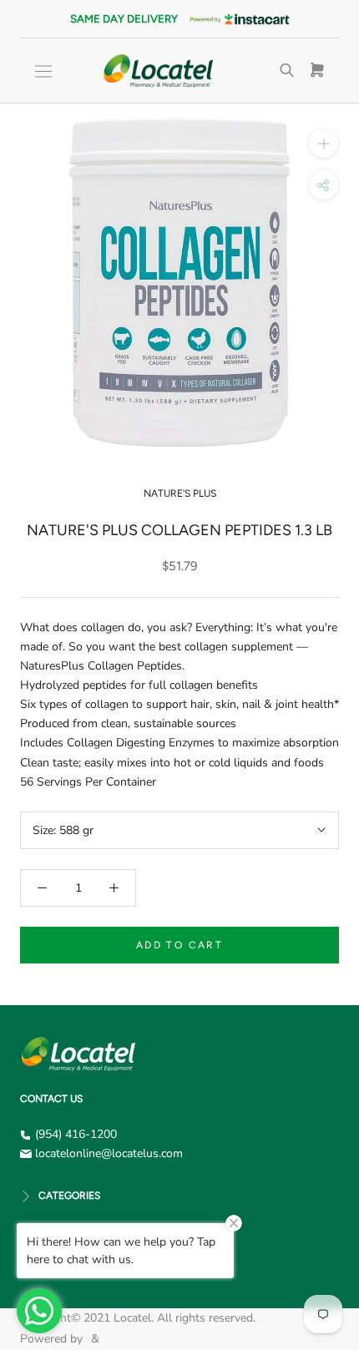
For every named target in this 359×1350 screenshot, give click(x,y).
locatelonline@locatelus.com (109, 1153)
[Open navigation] (43, 71)
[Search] (287, 71)
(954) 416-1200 (76, 1134)
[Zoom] (323, 143)
